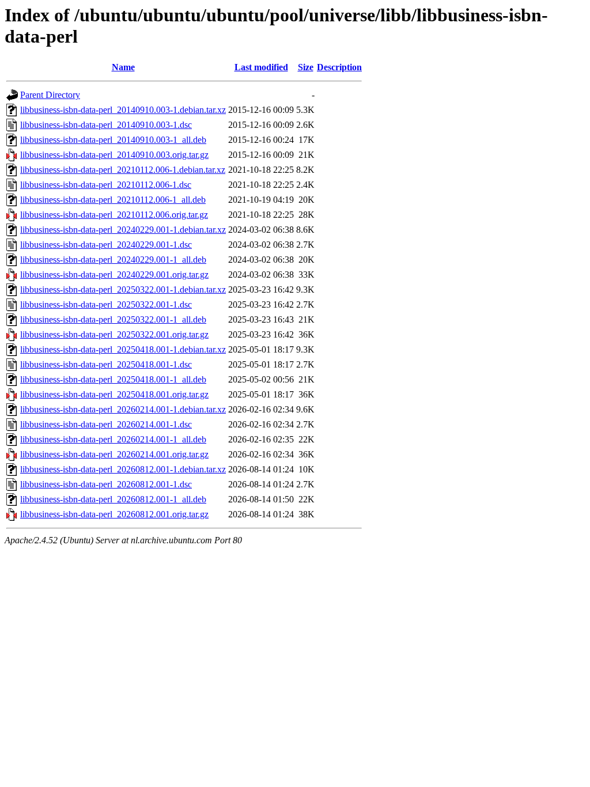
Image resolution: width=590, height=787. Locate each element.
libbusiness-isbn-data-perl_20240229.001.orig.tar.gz (114, 274)
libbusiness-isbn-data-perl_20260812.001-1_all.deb (113, 499)
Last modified (261, 67)
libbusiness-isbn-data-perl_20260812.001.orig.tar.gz (114, 514)
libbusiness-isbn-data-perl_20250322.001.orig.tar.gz (114, 334)
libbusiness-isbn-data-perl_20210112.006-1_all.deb (113, 200)
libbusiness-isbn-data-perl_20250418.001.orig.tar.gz (114, 394)
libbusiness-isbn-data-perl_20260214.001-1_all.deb (113, 439)
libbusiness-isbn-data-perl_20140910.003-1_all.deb (113, 140)
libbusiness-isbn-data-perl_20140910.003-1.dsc (106, 125)
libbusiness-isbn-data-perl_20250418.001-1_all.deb (113, 379)
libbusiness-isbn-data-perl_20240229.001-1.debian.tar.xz (123, 229)
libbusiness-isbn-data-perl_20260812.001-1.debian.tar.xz (123, 469)
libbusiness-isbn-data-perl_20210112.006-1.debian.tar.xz (122, 170)
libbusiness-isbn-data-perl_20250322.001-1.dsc (106, 304)
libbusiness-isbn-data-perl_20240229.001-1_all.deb (113, 259)
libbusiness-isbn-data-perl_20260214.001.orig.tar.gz (114, 454)
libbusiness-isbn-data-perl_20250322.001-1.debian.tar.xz (123, 289)
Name (123, 67)
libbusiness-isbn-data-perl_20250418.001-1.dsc (106, 364)
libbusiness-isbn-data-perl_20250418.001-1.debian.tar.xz (123, 349)
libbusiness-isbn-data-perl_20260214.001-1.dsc (106, 424)
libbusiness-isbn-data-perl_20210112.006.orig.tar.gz (114, 215)
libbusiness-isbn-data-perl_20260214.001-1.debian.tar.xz (123, 409)
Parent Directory (50, 95)
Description (339, 67)
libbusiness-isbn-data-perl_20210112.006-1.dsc (105, 185)
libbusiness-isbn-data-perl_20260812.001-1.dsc (106, 484)
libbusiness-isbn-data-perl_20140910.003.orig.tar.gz (114, 155)
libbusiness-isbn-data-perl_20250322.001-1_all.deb (113, 319)
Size (305, 67)
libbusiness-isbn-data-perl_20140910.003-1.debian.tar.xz (123, 110)
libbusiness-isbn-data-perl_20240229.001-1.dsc (106, 244)
